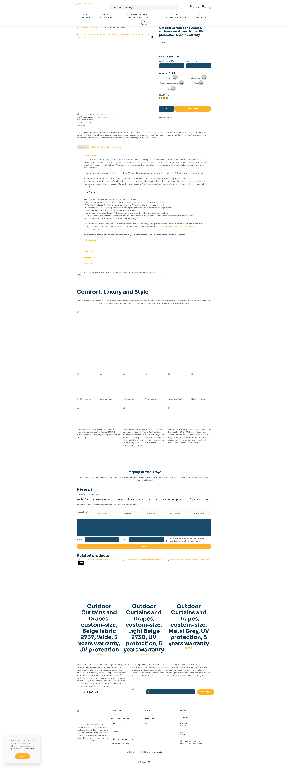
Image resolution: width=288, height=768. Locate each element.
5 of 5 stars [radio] (199, 513)
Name (80, 539)
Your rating (82, 512)
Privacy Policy (117, 723)
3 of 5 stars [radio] (150, 513)
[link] (144, 194)
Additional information (100, 147)
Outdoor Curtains (90, 27)
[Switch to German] (149, 762)
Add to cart (192, 109)
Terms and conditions (120, 718)
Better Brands (155, 752)
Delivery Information (120, 744)
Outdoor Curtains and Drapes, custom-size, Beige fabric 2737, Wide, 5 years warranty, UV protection (99, 628)
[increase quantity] (171, 108)
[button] (152, 37)
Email (125, 539)
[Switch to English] (142, 762)
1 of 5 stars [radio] (101, 513)
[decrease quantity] (162, 108)
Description (83, 147)
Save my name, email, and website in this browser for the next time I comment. (186, 539)
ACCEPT (22, 756)
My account (150, 718)
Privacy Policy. (29, 748)
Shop (79, 27)
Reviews (116, 147)
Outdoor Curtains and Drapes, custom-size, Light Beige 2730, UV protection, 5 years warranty (144, 628)
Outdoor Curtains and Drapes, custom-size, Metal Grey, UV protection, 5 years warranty (188, 625)
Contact (149, 723)
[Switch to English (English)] (210, 7)
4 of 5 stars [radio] (175, 513)
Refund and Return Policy (122, 739)
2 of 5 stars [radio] (126, 513)
